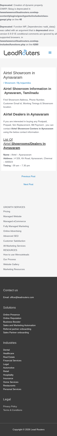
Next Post (28, 184)
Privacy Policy (10, 406)
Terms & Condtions (12, 410)
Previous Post (28, 176)
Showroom (10, 83)
